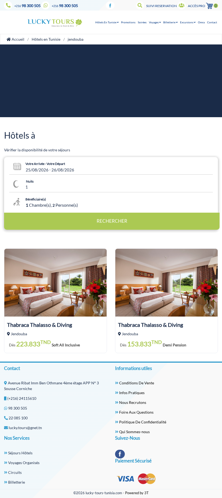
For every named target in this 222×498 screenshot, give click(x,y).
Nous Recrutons (132, 402)
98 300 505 (27, 5)
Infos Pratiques (131, 392)
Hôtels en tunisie (106, 22)
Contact (212, 22)
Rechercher (112, 221)
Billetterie (169, 22)
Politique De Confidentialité (142, 422)
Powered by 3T (137, 493)
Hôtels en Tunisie (46, 39)
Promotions (128, 22)
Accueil (17, 39)
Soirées (142, 22)
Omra (201, 22)
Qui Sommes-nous (134, 431)
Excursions (187, 22)
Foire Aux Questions (136, 412)
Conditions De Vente (136, 383)
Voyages (154, 22)
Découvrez (55, 284)
